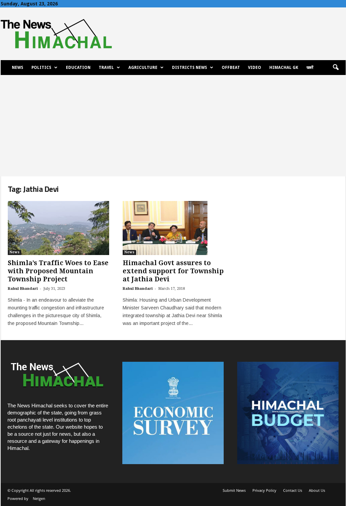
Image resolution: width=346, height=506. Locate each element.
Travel (106, 67)
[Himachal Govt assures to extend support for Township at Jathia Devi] (173, 228)
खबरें (309, 67)
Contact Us (292, 490)
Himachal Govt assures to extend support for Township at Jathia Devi (173, 271)
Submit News (234, 490)
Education (78, 67)
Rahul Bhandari (23, 288)
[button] (335, 67)
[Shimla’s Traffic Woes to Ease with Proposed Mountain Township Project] (58, 228)
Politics (41, 67)
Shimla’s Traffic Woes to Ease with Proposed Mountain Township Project (58, 271)
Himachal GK (283, 67)
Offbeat (231, 67)
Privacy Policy (264, 490)
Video (254, 67)
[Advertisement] (173, 125)
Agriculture (142, 67)
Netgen (39, 498)
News (17, 67)
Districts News (189, 67)
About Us (317, 490)
